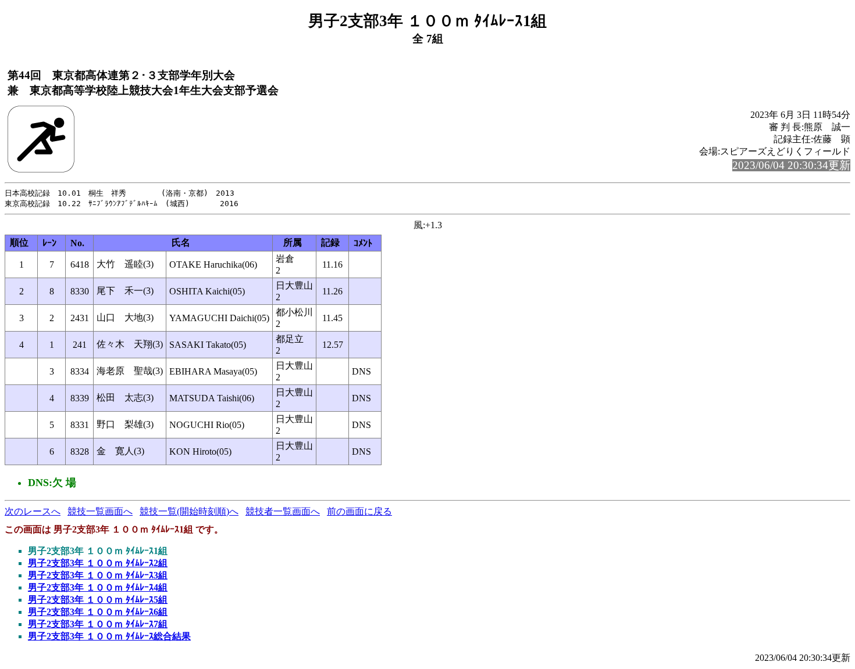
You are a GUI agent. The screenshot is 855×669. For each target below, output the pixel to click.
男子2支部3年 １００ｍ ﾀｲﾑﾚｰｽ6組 (98, 612)
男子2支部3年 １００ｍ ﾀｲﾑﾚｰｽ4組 (98, 587)
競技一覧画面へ (100, 511)
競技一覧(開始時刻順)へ (189, 511)
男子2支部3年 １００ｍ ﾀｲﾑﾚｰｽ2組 (98, 563)
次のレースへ (32, 511)
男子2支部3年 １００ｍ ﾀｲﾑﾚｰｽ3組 (98, 575)
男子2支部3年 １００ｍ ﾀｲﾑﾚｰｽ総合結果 (109, 636)
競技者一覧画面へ (282, 511)
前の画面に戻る (359, 511)
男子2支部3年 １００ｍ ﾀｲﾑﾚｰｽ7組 (98, 624)
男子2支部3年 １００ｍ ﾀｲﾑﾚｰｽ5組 (98, 600)
